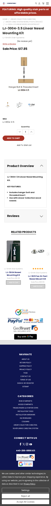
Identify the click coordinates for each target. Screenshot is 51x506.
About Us (25, 359)
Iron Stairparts (25, 401)
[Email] (9, 152)
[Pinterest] (22, 152)
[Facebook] (4, 152)
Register (30, 383)
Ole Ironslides (25, 418)
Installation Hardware (25, 415)
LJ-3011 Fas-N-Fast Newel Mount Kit (37, 277)
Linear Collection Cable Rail (25, 425)
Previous (3, 254)
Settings (25, 490)
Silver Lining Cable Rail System (25, 428)
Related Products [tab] (23, 232)
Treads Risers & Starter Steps (25, 408)
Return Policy (25, 362)
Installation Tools (25, 411)
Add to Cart (13, 282)
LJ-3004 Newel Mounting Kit (13, 273)
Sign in (20, 383)
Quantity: (25, 126)
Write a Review (9, 44)
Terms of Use (25, 380)
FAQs (26, 373)
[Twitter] (18, 152)
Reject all (25, 496)
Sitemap (25, 386)
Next (48, 254)
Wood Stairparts (25, 404)
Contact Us (25, 376)
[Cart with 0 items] (43, 3)
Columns (25, 421)
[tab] (25, 166)
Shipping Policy (25, 366)
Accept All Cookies (26, 501)
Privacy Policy (25, 369)
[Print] (13, 152)
